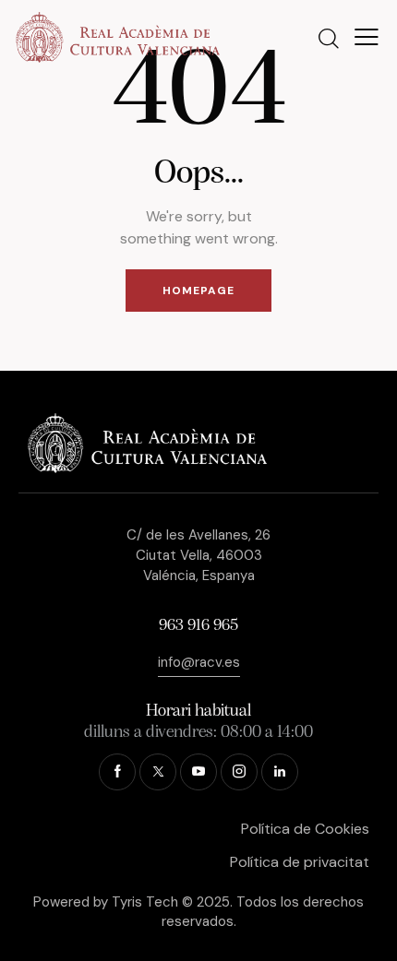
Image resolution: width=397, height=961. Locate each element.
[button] (367, 37)
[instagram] (239, 771)
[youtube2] (198, 771)
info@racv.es (199, 662)
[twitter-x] (157, 771)
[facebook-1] (117, 771)
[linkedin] (279, 771)
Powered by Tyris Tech (105, 902)
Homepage (198, 290)
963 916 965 (198, 626)
